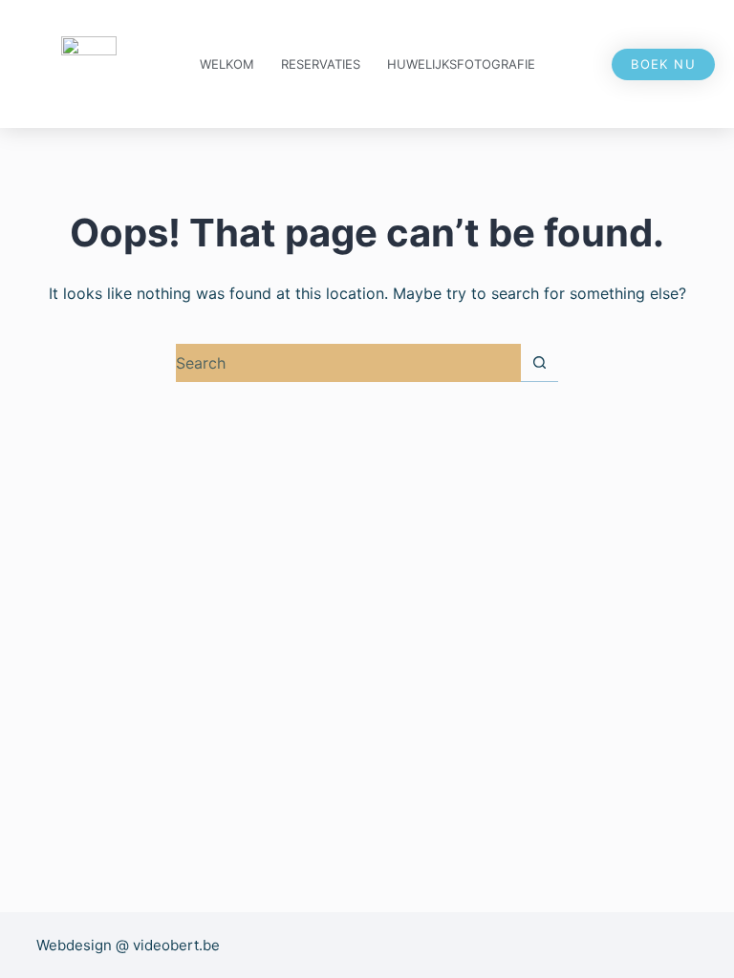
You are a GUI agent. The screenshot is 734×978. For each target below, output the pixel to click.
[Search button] (539, 362)
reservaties (320, 64)
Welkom (227, 64)
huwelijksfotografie (461, 64)
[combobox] (348, 363)
